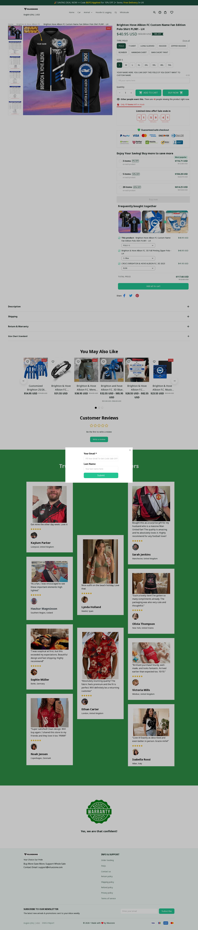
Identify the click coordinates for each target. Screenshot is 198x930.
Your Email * (90, 453)
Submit (101, 475)
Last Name (90, 463)
